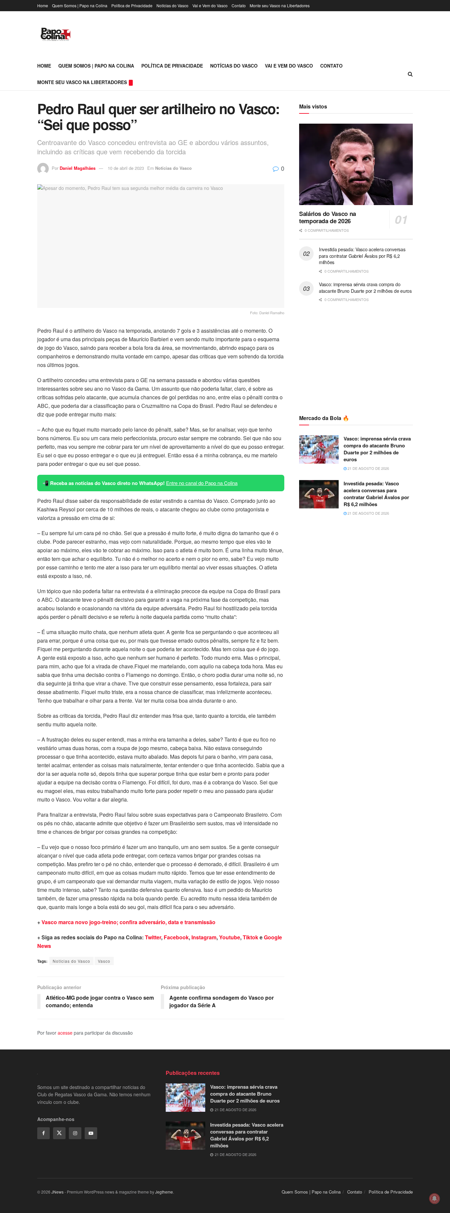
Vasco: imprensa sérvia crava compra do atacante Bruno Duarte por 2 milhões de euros (365, 287)
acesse (65, 1032)
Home (42, 5)
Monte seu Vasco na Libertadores (280, 5)
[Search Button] (410, 74)
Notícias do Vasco (172, 5)
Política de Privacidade (132, 5)
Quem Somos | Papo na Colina (79, 5)
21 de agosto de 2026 (368, 468)
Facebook (176, 937)
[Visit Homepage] (55, 34)
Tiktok (250, 937)
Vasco (104, 961)
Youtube (229, 937)
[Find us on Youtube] (91, 1133)
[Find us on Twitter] (59, 1133)
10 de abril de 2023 (126, 168)
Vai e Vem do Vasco (210, 5)
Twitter (153, 937)
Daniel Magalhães (78, 168)
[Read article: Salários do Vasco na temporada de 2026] (356, 164)
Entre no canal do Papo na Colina (202, 482)
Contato (239, 5)
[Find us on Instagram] (75, 1133)
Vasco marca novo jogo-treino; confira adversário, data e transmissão (128, 922)
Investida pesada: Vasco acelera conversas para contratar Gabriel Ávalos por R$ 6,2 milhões (362, 255)
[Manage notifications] (434, 1198)
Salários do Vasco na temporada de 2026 (327, 217)
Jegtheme (164, 1192)
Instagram (203, 937)
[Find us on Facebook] (43, 1133)
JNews (57, 1192)
